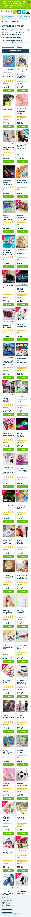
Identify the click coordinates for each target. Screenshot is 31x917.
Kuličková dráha (6, 681)
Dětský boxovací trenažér (20, 542)
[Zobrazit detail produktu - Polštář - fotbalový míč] (22, 774)
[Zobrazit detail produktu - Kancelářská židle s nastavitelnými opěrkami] (22, 136)
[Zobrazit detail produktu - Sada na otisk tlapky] (8, 459)
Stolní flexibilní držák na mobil (22, 324)
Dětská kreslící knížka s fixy (22, 856)
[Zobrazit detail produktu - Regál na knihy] (22, 241)
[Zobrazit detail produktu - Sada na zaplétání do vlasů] (8, 601)
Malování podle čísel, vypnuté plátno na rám (22, 76)
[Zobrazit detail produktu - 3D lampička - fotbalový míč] (8, 566)
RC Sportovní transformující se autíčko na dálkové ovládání (8, 362)
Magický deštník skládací (6, 400)
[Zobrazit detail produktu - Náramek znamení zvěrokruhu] (22, 276)
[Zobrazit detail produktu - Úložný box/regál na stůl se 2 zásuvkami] (8, 636)
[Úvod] (2, 22)
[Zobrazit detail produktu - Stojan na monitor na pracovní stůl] (22, 671)
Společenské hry (7, 42)
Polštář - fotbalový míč (22, 784)
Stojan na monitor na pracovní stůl (22, 682)
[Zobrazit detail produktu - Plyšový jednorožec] (8, 774)
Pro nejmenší (17, 42)
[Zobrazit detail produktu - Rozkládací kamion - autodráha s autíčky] (8, 171)
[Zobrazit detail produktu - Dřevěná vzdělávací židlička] (8, 808)
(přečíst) (4, 907)
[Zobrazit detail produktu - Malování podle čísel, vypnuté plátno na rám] (22, 61)
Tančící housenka (20, 716)
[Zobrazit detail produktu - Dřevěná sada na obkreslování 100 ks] (22, 349)
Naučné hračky (16, 40)
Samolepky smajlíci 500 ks (22, 818)
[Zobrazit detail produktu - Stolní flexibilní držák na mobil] (22, 314)
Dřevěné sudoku (20, 751)
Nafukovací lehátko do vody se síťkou (8, 74)
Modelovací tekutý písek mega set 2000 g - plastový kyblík (22, 470)
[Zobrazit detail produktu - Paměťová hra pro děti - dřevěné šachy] (22, 566)
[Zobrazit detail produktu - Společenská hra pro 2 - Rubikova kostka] (22, 636)
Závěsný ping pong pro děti (22, 181)
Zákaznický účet (19, 13)
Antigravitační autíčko (8, 148)
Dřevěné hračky (6, 40)
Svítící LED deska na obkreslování (8, 542)
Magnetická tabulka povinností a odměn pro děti (8, 217)
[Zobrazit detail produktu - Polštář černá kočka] (8, 276)
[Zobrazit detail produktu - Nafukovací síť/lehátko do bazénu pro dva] (8, 241)
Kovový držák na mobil (22, 892)
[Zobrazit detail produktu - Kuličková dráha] (8, 671)
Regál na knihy (22, 253)
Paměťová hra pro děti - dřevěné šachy (22, 577)
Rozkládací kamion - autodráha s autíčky (7, 182)
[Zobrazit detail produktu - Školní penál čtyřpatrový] (8, 314)
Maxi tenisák (7, 109)
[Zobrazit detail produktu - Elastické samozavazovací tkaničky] (8, 880)
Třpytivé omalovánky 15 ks (8, 717)
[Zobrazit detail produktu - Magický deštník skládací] (8, 387)
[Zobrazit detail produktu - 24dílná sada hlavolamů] (8, 843)
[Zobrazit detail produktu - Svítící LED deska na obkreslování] (8, 531)
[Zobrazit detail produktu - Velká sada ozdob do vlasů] (8, 424)
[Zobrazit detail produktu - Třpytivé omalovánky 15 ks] (8, 706)
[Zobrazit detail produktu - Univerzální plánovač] (22, 601)
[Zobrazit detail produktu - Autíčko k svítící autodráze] (22, 424)
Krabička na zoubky (21, 112)
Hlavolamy (20, 47)
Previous (1, 17)
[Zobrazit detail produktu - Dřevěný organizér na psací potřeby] (22, 206)
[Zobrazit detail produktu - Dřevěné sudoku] (22, 741)
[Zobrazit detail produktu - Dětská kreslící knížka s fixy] (22, 843)
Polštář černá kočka (8, 286)
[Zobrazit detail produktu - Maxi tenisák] (8, 100)
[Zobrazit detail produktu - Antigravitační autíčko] (8, 136)
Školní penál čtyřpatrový (7, 326)
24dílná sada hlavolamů (7, 853)
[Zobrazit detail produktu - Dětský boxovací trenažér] (22, 531)
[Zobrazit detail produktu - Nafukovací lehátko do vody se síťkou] (8, 61)
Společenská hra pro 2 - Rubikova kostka (21, 647)
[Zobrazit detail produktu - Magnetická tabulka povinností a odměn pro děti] (8, 206)
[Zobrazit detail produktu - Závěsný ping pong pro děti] (22, 171)
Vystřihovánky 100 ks (22, 400)
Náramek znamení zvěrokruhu (21, 289)
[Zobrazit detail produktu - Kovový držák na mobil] (22, 880)
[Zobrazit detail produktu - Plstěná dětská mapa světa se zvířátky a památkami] (8, 741)
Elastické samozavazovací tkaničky (8, 893)
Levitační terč (8, 505)
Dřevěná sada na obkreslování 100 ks (22, 360)
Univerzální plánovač (21, 611)
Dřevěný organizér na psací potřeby (22, 217)
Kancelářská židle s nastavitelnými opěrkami (22, 146)
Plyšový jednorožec (7, 784)
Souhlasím (7, 911)
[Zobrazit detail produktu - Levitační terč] (8, 496)
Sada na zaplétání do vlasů (7, 612)
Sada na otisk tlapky (8, 473)
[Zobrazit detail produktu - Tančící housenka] (22, 706)
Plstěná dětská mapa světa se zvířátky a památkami (7, 752)
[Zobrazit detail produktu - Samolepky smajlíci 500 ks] (22, 808)
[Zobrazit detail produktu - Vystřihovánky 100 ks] (22, 387)
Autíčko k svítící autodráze (21, 435)
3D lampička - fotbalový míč (8, 576)
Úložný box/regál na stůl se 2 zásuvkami (8, 647)
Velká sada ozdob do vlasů (8, 434)
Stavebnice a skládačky (8, 47)
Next (29, 17)
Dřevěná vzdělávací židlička (7, 818)
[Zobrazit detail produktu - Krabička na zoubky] (22, 100)
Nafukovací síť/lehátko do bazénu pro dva (8, 252)
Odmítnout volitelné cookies (10, 915)
